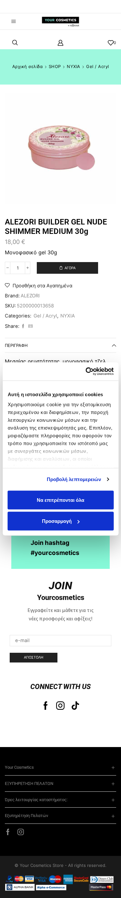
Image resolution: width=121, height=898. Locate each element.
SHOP (55, 66)
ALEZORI (30, 296)
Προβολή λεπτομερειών (74, 479)
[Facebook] (23, 326)
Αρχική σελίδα (27, 66)
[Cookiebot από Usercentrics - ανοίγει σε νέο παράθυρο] (86, 371)
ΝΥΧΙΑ (73, 66)
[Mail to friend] (30, 326)
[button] (14, 6)
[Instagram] (60, 705)
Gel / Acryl (97, 66)
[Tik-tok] (75, 705)
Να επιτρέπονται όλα (60, 499)
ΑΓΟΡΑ (70, 268)
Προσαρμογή (57, 521)
